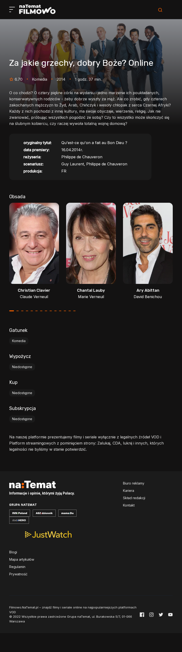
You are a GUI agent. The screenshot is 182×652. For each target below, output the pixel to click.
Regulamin (17, 567)
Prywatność (18, 574)
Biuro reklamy (133, 483)
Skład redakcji (134, 498)
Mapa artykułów (21, 559)
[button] (11, 310)
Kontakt (129, 505)
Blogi (13, 552)
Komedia (19, 341)
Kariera (128, 491)
